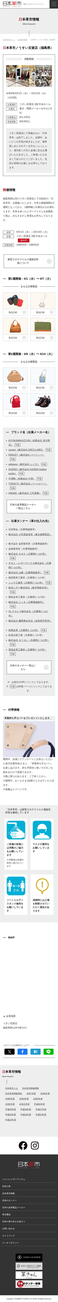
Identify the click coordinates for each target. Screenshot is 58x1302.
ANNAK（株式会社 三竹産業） (28, 493)
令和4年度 (24, 1099)
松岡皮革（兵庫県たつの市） (27, 630)
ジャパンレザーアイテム (13, 1179)
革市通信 (6, 1214)
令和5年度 (10, 1099)
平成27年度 (41, 1109)
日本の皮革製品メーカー (13, 1207)
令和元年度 (24, 1104)
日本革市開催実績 (13, 1093)
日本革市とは (11, 1088)
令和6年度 (45, 1093)
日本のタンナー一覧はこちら (23, 667)
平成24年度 (41, 1114)
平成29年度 (10, 1109)
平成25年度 (25, 1114)
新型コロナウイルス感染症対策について (23, 261)
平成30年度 (39, 1104)
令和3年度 (38, 1099)
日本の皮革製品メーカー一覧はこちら (23, 506)
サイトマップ (8, 1235)
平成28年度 (25, 1109)
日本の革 (6, 1186)
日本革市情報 (22, 40)
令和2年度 (10, 1104)
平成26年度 (10, 1114)
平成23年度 (10, 1120)
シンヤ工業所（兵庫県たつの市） (29, 582)
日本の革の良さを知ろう (13, 1221)
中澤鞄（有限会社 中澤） (25, 478)
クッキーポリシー (10, 1243)
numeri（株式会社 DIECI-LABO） (29, 450)
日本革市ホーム (8, 40)
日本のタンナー (9, 1200)
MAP (24, 240)
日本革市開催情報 (30, 1088)
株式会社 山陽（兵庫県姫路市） (28, 572)
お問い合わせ (8, 1228)
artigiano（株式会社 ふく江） (27, 464)
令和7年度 (31, 1093)
